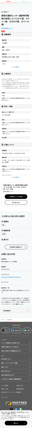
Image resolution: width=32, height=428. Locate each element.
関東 (3, 225)
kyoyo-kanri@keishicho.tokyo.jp (11, 277)
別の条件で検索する (16, 247)
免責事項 (18, 392)
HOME (2, 319)
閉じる (16, 423)
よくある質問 (4, 385)
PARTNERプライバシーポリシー (8, 393)
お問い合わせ (19, 385)
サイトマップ (4, 397)
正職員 (3, 234)
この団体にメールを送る (16, 197)
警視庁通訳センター (7, 28)
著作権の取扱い (20, 389)
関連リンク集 (4, 389)
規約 (8, 81)
